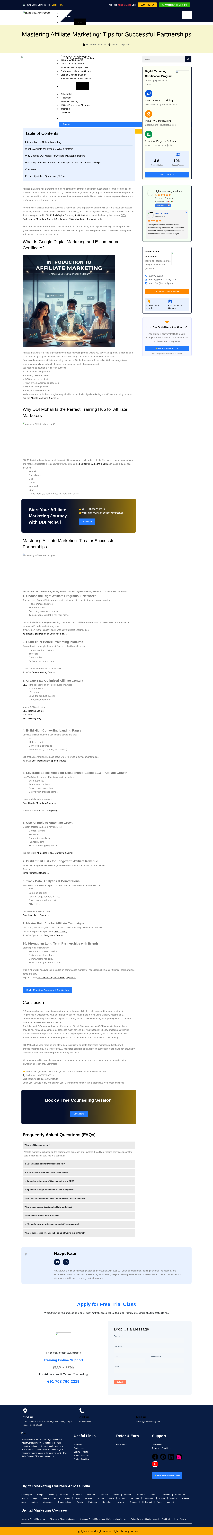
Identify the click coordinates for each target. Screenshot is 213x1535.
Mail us (141, 1417)
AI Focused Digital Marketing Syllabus (56, 977)
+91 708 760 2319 (63, 1381)
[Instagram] (179, 1457)
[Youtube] (155, 1464)
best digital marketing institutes (94, 464)
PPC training (60, 931)
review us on (161, 205)
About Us (66, 16)
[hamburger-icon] (187, 15)
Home (64, 13)
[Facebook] (155, 1457)
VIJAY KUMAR (162, 214)
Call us (84, 1417)
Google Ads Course (53, 935)
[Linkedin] (171, 1457)
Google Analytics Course (35, 915)
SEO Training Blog (32, 718)
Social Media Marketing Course (38, 803)
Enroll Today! (57, 5)
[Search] (188, 59)
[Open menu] (80, 23)
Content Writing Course (43, 672)
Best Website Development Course (49, 761)
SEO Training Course (33, 711)
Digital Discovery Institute (168, 191)
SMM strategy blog (48, 810)
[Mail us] (138, 1410)
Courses (65, 22)
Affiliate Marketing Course (43, 398)
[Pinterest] (163, 1457)
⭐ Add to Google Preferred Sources (167, 1475)
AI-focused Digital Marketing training (54, 853)
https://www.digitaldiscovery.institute (105, 513)
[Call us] (81, 1410)
